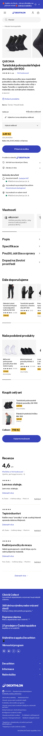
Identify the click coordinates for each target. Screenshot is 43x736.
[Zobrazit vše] (3, 26)
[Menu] (4, 12)
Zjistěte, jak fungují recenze (12, 474)
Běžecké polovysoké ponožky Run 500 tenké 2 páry (10, 362)
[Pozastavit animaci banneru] (35, 4)
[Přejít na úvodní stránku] (18, 13)
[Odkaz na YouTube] (9, 651)
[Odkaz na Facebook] (4, 651)
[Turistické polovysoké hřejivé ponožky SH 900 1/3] (16, 43)
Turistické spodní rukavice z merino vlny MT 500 (27, 305)
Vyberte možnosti (21, 439)
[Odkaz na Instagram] (13, 651)
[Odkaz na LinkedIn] (18, 651)
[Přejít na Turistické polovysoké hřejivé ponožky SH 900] (8, 405)
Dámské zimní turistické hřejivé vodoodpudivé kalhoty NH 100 (10, 306)
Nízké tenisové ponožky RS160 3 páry (27, 361)
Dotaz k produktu (12, 99)
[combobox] (21, 125)
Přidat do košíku (21, 149)
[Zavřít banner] (39, 4)
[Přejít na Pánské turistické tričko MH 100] (8, 418)
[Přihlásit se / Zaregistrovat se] (33, 12)
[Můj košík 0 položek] (38, 12)
